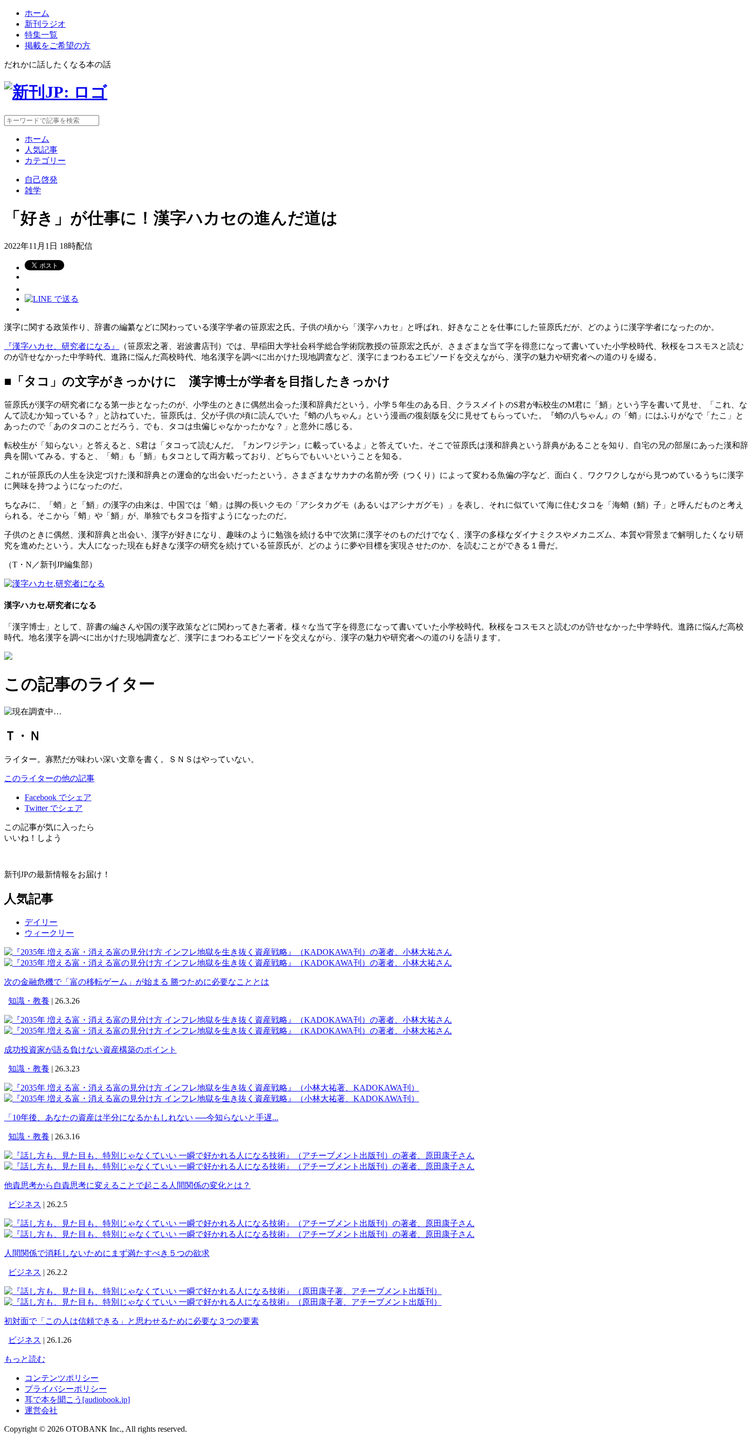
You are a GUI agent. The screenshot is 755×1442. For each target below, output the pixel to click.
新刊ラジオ (45, 24)
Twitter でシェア (54, 808)
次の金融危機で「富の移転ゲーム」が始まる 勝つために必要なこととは (136, 981)
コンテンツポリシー (62, 1378)
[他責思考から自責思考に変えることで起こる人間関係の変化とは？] (239, 1155)
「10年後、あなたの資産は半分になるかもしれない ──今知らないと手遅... (141, 1117)
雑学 (33, 190)
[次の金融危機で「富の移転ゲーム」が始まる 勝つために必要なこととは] (228, 952)
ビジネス (24, 1204)
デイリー (41, 922)
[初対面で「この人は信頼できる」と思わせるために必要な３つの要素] (223, 1291)
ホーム (37, 13)
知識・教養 (28, 1000)
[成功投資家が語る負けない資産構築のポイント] (228, 1019)
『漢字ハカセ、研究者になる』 (61, 346)
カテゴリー (45, 160)
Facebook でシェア (58, 797)
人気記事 (41, 149)
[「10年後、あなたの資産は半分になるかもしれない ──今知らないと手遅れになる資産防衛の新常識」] (211, 1087)
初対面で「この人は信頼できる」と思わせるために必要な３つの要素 (131, 1321)
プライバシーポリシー (66, 1388)
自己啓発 (41, 179)
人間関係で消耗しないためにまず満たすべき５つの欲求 (107, 1253)
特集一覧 (41, 34)
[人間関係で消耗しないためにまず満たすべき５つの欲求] (239, 1223)
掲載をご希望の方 (57, 45)
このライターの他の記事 (49, 778)
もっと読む (24, 1359)
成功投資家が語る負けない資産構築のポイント (90, 1049)
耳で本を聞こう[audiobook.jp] (77, 1399)
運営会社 (41, 1410)
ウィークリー (49, 933)
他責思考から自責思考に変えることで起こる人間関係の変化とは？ (127, 1185)
